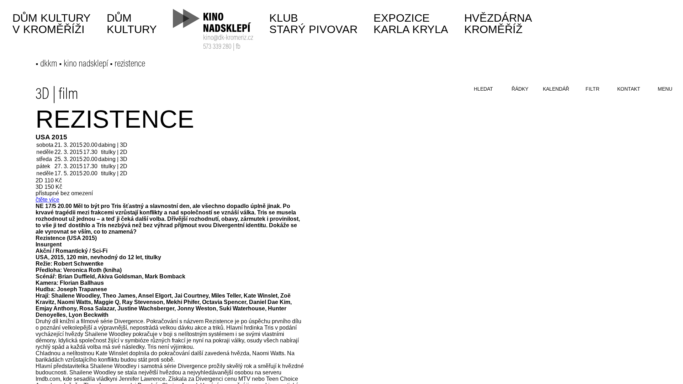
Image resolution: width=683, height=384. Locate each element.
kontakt (628, 89)
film (68, 95)
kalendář (556, 89)
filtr (592, 89)
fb (238, 47)
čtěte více (47, 200)
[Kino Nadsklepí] (212, 20)
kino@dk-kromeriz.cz (228, 38)
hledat (483, 89)
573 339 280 (217, 47)
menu (665, 89)
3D (42, 95)
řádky (520, 89)
